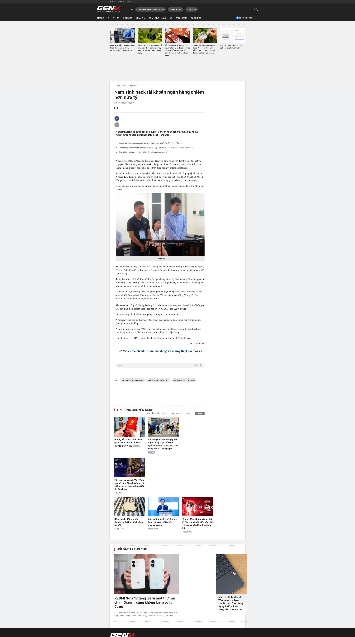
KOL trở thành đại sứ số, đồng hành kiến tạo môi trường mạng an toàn (162, 522)
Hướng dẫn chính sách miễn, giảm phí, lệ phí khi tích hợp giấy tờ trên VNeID (128, 442)
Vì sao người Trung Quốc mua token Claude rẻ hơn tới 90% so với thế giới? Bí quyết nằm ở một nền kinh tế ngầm (177, 50)
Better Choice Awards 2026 (151, 9)
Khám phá (140, 18)
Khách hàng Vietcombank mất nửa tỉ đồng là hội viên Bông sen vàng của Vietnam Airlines (155, 148)
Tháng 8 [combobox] (176, 413)
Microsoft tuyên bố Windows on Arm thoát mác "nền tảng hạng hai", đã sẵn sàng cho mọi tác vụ (231, 603)
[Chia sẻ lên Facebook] (116, 118)
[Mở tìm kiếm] (256, 9)
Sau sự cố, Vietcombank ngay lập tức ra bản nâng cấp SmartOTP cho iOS (149, 143)
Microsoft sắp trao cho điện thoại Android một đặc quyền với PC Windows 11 (122, 47)
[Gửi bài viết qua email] (116, 109)
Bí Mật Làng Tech (246, 18)
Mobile (100, 18)
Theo (160, 365)
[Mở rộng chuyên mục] (256, 18)
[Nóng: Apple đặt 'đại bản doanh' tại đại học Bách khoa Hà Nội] (129, 506)
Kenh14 (121, 2)
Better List (176, 9)
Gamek (112, 2)
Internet (127, 18)
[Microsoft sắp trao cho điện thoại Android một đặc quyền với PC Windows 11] (122, 35)
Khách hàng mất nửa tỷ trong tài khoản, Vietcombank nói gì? (143, 152)
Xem (200, 413)
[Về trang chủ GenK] (108, 9)
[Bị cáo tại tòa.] (160, 224)
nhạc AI (192, 9)
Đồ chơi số (196, 18)
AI (108, 18)
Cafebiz (130, 2)
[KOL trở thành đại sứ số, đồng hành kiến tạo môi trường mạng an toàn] (163, 506)
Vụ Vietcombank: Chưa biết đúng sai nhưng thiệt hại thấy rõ (162, 351)
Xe (171, 18)
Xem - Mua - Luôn (157, 18)
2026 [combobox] (188, 413)
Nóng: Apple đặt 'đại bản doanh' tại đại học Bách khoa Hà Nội (128, 522)
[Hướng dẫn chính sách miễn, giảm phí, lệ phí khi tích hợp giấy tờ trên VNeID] (129, 427)
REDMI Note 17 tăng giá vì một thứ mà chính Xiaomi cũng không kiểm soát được (144, 602)
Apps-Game (181, 18)
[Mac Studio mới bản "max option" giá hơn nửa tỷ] (232, 35)
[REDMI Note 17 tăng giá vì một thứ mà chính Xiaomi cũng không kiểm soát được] (146, 574)
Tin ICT (116, 18)
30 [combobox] (165, 413)
